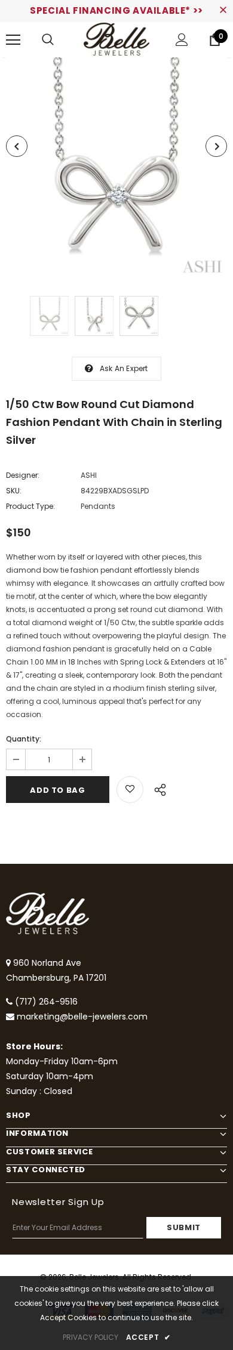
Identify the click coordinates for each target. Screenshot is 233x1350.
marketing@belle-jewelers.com (82, 1016)
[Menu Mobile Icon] (13, 40)
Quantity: (23, 739)
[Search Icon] (48, 40)
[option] (116, 167)
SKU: (14, 491)
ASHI (89, 475)
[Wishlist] (129, 789)
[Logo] (116, 39)
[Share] (156, 788)
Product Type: (30, 506)
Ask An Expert (124, 368)
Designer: (22, 475)
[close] (223, 11)
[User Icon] (182, 39)
